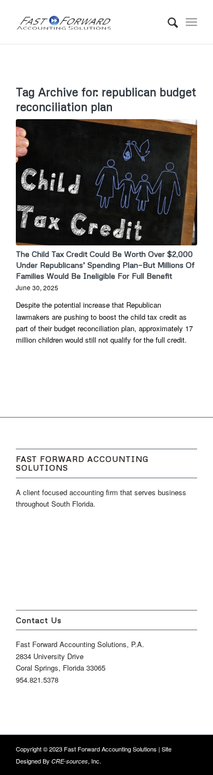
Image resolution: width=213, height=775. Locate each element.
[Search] (167, 22)
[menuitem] (167, 22)
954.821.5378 (37, 679)
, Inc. (76, 760)
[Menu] (191, 22)
